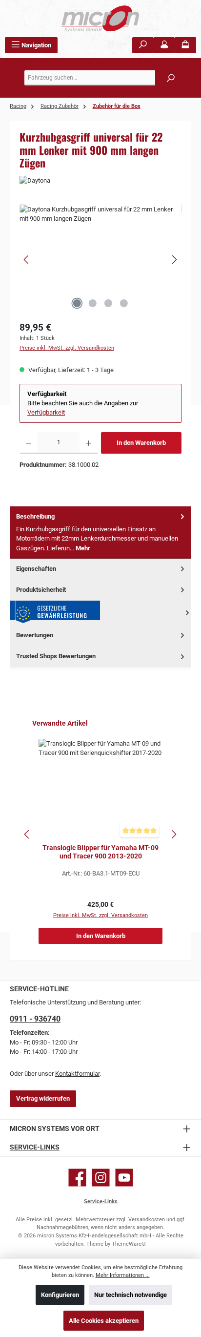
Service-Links (35, 1147)
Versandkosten (146, 1219)
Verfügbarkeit (46, 412)
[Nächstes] (174, 259)
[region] (100, 259)
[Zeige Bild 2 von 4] (93, 303)
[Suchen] (143, 45)
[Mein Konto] (164, 45)
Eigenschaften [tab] (36, 568)
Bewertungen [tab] (34, 635)
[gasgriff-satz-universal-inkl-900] (100, 259)
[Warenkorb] (185, 45)
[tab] (100, 532)
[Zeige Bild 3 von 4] (108, 303)
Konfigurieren (60, 1294)
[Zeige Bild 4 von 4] (124, 303)
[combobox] (102, 77)
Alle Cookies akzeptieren (104, 1320)
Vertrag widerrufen (43, 1098)
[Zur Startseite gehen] (100, 18)
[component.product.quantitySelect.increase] (89, 443)
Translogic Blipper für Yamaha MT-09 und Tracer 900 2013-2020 (100, 852)
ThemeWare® (129, 1244)
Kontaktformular (77, 1073)
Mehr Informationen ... (123, 1275)
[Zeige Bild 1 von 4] (77, 303)
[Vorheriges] (27, 259)
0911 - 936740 (35, 1019)
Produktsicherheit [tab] (41, 589)
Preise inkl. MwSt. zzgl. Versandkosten (67, 348)
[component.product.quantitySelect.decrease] (29, 443)
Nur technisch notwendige (130, 1294)
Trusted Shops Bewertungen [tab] (56, 656)
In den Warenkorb (141, 442)
